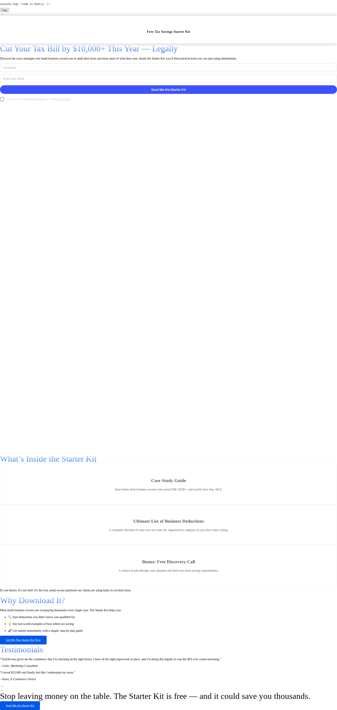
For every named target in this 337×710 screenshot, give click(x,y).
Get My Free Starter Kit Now (23, 639)
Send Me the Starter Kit (20, 705)
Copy (4, 10)
